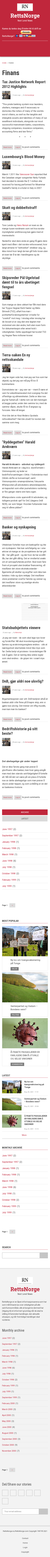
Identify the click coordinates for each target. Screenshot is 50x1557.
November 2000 (9, 1451)
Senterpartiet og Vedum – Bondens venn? (24, 1008)
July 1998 (7, 867)
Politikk (15, 1015)
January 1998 (8, 842)
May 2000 (6, 1421)
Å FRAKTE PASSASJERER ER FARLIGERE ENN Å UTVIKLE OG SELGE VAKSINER (25, 1055)
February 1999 (9, 880)
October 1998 (8, 873)
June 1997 (7, 829)
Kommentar (17, 1064)
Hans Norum (23, 225)
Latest (24, 819)
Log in (18, 147)
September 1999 (9, 1397)
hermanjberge (29, 95)
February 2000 (8, 1403)
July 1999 (7, 886)
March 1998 (8, 854)
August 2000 (7, 1433)
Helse (14, 969)
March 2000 (7, 1409)
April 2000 (6, 1415)
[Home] (25, 7)
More (24, 1135)
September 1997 (10, 835)
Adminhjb (18, 632)
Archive (25, 812)
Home (4, 63)
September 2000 (9, 1439)
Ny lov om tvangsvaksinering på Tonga (25, 962)
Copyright (25, 1552)
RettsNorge (25, 15)
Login (25, 1547)
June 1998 (7, 861)
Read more (8, 147)
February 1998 (9, 848)
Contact (25, 1538)
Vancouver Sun (27, 174)
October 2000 (8, 1445)
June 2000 (6, 1427)
